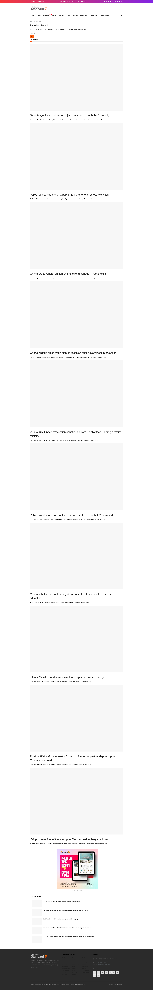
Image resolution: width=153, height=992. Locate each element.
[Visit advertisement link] (77, 869)
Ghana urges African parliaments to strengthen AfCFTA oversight (68, 273)
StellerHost (82, 984)
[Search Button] (121, 16)
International (84, 16)
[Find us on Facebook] (104, 1)
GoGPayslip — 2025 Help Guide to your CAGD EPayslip (60, 919)
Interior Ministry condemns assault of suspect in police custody (67, 677)
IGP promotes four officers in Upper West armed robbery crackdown (70, 839)
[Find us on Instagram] (121, 1)
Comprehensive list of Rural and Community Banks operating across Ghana (67, 928)
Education (65, 966)
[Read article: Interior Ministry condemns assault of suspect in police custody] (76, 639)
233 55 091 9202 (101, 962)
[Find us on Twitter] (106, 1)
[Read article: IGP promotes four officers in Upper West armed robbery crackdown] (76, 801)
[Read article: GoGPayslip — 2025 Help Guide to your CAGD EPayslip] (37, 921)
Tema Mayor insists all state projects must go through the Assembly (69, 115)
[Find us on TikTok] (119, 1)
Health (74, 960)
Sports (75, 16)
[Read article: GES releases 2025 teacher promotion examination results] (37, 903)
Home (61, 1)
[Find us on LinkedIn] (110, 1)
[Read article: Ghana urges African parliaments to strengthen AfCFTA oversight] (76, 235)
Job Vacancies (104, 16)
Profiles (84, 957)
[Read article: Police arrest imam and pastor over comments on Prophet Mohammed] (76, 476)
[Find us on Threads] (110, 972)
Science (84, 960)
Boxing (64, 957)
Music (74, 968)
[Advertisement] (93, 8)
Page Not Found (37, 21)
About (64, 1)
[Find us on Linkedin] (106, 972)
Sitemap (73, 1)
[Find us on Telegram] (117, 1)
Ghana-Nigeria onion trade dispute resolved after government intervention (73, 352)
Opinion (69, 16)
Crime (63, 962)
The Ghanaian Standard (40, 984)
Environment (65, 970)
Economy (64, 964)
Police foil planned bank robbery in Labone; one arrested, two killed (69, 194)
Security (84, 962)
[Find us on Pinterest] (115, 1)
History (74, 962)
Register (84, 1)
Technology (85, 970)
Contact (68, 1)
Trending (46, 16)
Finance (74, 957)
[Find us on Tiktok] (94, 975)
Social (84, 964)
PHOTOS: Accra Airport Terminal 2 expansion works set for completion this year (68, 936)
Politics (53, 16)
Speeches (85, 966)
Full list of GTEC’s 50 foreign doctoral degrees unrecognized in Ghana (65, 910)
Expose (64, 972)
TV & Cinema (85, 972)
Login (79, 1)
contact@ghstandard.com (103, 964)
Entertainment (66, 968)
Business (61, 16)
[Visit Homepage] (39, 8)
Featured (94, 16)
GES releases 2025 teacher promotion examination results (61, 901)
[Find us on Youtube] (108, 1)
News (73, 970)
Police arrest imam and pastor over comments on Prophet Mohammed (71, 515)
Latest (38, 16)
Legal (73, 966)
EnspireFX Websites (70, 984)
